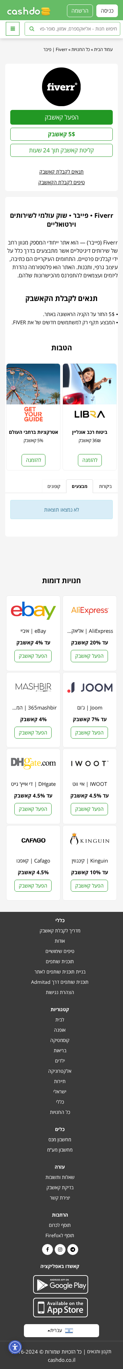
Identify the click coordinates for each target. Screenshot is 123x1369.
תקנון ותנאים (99, 1351)
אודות (60, 941)
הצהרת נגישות (60, 992)
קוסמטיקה (59, 1040)
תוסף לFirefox (59, 1235)
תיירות (60, 1081)
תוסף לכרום (60, 1225)
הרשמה (79, 10)
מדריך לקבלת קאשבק (60, 930)
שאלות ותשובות (59, 1177)
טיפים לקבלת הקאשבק (61, 182)
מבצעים (79, 486)
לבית (59, 1019)
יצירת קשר (60, 1197)
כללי (60, 1101)
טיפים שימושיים (59, 951)
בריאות (60, 1050)
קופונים (53, 486)
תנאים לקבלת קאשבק (61, 171)
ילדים (60, 1060)
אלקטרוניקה (59, 1071)
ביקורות (105, 486)
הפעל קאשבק (62, 117)
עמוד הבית (103, 49)
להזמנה (89, 459)
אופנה (60, 1030)
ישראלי (59, 1091)
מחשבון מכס (60, 1139)
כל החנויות (80, 49)
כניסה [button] (107, 10)
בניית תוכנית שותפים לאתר (60, 971)
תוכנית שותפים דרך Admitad (59, 982)
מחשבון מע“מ (59, 1149)
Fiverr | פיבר (55, 49)
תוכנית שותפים (60, 961)
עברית (57, 1330)
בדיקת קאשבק (59, 1187)
